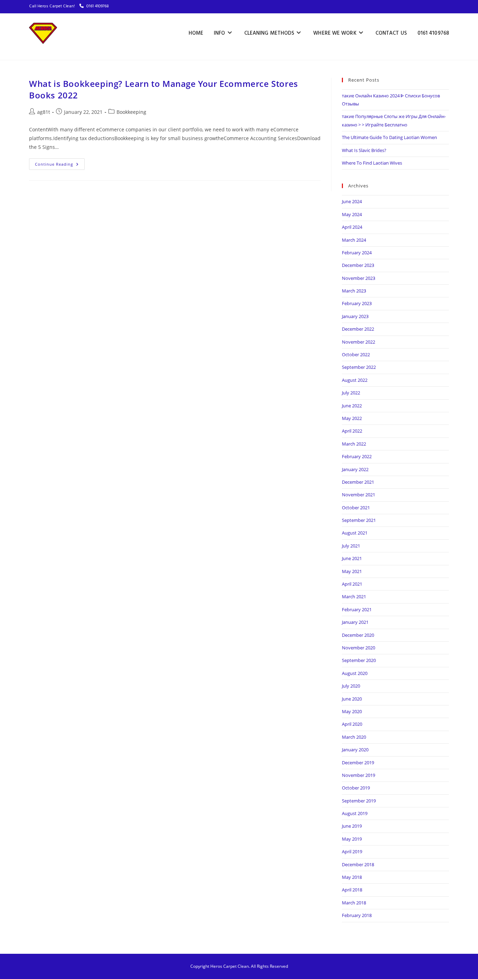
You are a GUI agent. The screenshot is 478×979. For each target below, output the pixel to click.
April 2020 (352, 724)
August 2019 (354, 813)
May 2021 (352, 571)
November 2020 (358, 647)
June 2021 (352, 558)
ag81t (43, 112)
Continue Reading (60, 162)
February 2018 (357, 915)
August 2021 (354, 533)
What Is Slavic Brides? (364, 150)
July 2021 (351, 546)
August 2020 (354, 673)
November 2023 (358, 278)
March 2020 (354, 737)
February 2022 (357, 456)
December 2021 (358, 482)
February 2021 (357, 609)
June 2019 (352, 826)
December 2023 (358, 265)
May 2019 (352, 839)
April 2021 (352, 584)
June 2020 (352, 699)
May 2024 (352, 214)
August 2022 (354, 380)
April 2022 (352, 431)
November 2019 (358, 775)
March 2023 (354, 291)
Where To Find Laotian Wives (372, 163)
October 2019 (356, 788)
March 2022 (354, 444)
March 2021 (354, 596)
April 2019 (352, 851)
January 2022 (355, 469)
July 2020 (351, 686)
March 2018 (354, 902)
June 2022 (352, 405)
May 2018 (352, 877)
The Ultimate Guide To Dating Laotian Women (389, 137)
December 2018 (358, 864)
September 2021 (359, 520)
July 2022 (351, 392)
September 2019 (359, 801)
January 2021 (355, 622)
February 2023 (357, 303)
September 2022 (359, 367)
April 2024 (352, 227)
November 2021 (358, 494)
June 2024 (352, 201)
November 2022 (358, 342)
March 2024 (354, 240)
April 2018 (352, 890)
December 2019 (358, 762)
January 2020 (355, 749)
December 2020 (358, 635)
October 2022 (356, 354)
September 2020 (359, 660)
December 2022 (358, 329)
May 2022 (352, 418)
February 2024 (357, 252)
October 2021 (356, 507)
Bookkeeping (131, 112)
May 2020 (352, 711)
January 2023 (355, 316)
